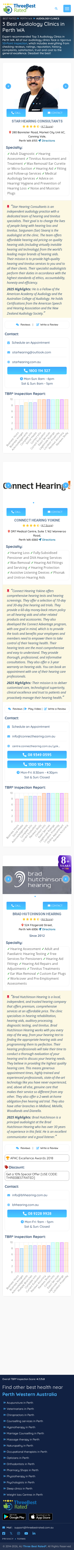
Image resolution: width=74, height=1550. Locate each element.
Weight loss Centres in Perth (25, 1494)
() (47, 126)
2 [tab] (36, 103)
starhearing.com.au (26, 362)
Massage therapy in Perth (23, 1439)
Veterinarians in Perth (20, 1409)
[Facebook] (3, 1533)
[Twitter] (11, 1533)
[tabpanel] (37, 87)
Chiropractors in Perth (20, 1415)
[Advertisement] (37, 1337)
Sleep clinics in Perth (19, 1488)
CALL (17, 112)
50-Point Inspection (14, 43)
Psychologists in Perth (21, 1482)
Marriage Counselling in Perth (25, 1433)
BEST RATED (10, 18)
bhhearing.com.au (25, 1205)
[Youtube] (26, 1533)
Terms (21, 1539)
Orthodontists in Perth (21, 1464)
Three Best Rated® (34, 1546)
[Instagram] (18, 1533)
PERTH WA (26, 18)
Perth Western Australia (29, 1394)
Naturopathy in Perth (20, 1445)
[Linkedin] (34, 1533)
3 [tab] (39, 103)
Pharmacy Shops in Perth (22, 1470)
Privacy (8, 1539)
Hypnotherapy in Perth (21, 1427)
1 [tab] (33, 103)
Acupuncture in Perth (20, 1402)
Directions (48, 140)
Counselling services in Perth (25, 1421)
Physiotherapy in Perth (21, 1476)
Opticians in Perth (18, 1458)
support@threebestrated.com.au (33, 1527)
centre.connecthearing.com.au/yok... (36, 746)
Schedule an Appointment (31, 342)
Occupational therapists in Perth (27, 1451)
